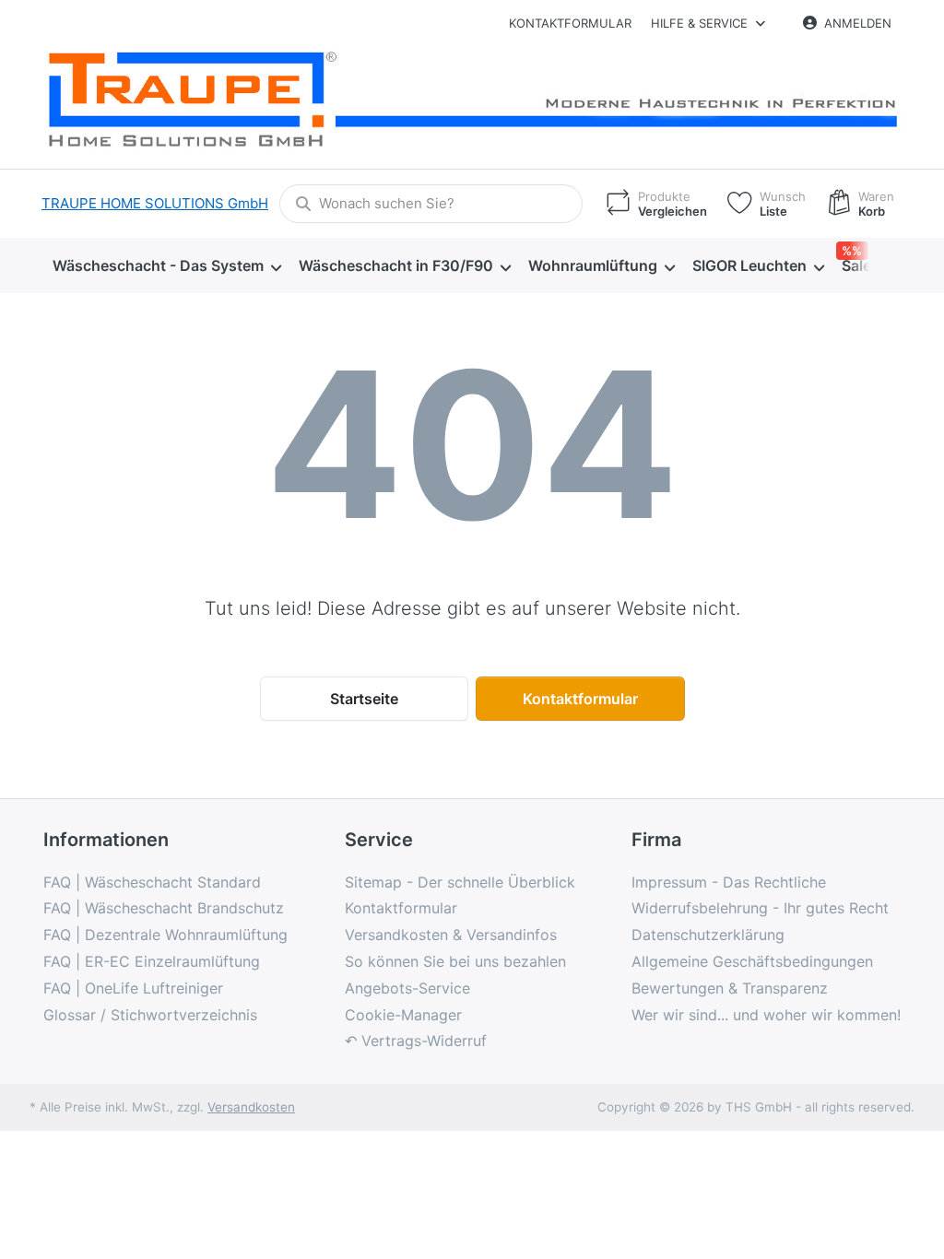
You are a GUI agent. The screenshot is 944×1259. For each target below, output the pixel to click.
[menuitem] (166, 265)
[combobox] (431, 203)
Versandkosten (251, 1107)
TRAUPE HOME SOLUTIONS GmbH (154, 203)
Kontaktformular (570, 23)
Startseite (364, 698)
